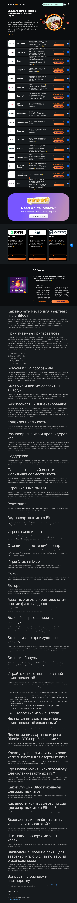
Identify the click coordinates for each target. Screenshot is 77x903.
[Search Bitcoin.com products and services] (64, 4)
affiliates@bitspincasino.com (59, 885)
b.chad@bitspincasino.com (14, 899)
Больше (10, 34)
